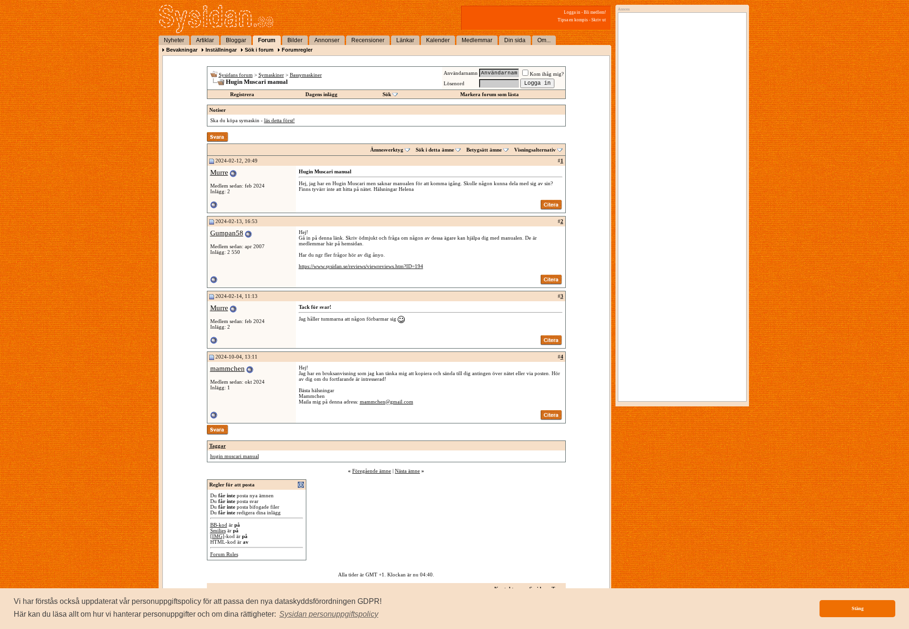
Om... (544, 40)
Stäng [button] (858, 608)
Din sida (515, 40)
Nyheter (174, 40)
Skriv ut (598, 20)
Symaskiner (271, 75)
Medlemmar (477, 40)
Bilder (295, 40)
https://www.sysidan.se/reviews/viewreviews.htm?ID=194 (361, 266)
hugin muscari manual (234, 456)
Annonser (326, 40)
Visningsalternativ (535, 150)
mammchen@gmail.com (386, 401)
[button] (329, 614)
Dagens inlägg (321, 94)
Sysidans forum (236, 75)
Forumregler (297, 50)
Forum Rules (224, 554)
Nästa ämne (407, 471)
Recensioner (367, 40)
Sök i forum (259, 50)
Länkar (405, 40)
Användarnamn (461, 73)
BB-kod (218, 525)
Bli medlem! (595, 12)
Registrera (242, 94)
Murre (219, 172)
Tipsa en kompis (573, 20)
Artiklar (205, 40)
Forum (267, 40)
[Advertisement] (680, 112)
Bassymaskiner (306, 75)
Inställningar (221, 50)
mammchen (227, 368)
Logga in (572, 12)
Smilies (218, 530)
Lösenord (454, 83)
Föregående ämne (371, 471)
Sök (387, 94)
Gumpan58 (226, 233)
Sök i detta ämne (435, 150)
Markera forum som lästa (489, 94)
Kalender (438, 40)
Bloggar (236, 40)
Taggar (217, 446)
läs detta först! (279, 120)
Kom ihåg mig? (547, 74)
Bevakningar (181, 50)
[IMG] (217, 536)
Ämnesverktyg (386, 150)
